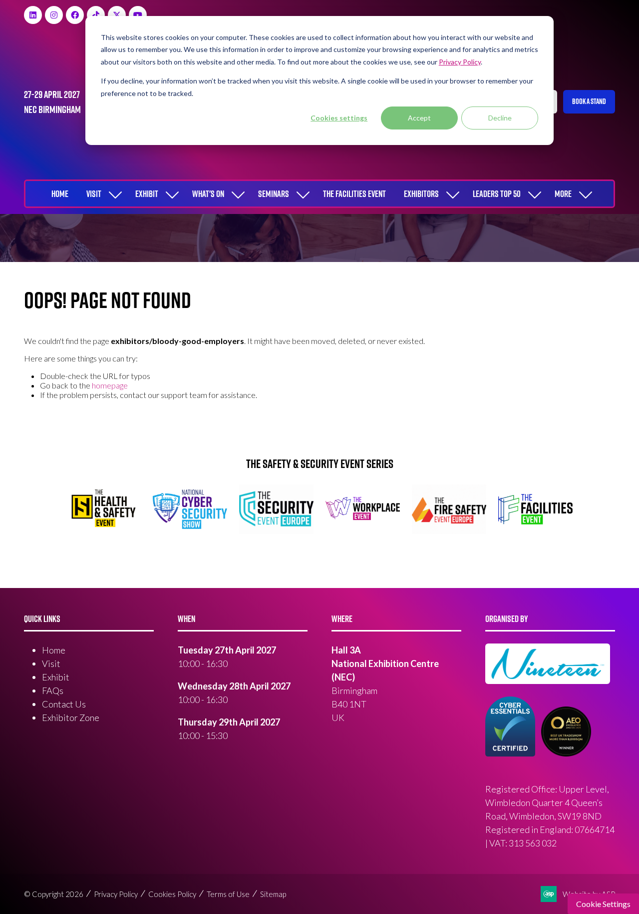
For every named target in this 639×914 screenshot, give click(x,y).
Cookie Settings (603, 903)
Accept (419, 118)
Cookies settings (339, 118)
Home (59, 194)
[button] (589, 102)
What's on (208, 194)
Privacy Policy (116, 894)
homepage (110, 385)
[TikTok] (96, 15)
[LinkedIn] (33, 15)
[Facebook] (75, 15)
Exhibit (146, 194)
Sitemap (273, 894)
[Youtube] (138, 15)
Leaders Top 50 (497, 194)
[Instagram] (54, 15)
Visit (93, 194)
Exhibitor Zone (70, 717)
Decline (500, 118)
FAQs (52, 690)
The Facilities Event (354, 194)
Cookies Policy (172, 894)
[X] (117, 15)
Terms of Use (228, 894)
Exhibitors (421, 194)
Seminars (273, 194)
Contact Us (64, 704)
